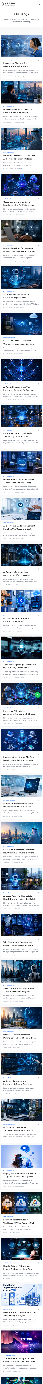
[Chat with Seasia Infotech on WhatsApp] (38, 695)
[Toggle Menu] (39, 3)
